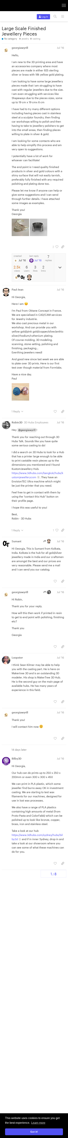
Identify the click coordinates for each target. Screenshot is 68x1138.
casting (36, 38)
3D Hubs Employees (36, 422)
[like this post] (55, 411)
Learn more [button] (38, 1122)
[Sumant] (23, 277)
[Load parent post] (47, 541)
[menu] (62, 16)
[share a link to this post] (62, 247)
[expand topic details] (60, 267)
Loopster (17, 657)
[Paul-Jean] (30, 277)
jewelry (25, 38)
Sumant (16, 541)
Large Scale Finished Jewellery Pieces (24, 31)
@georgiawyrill (27, 429)
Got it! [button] (34, 1131)
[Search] (55, 16)
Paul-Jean (17, 289)
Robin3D (17, 422)
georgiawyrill (20, 47)
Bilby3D (16, 758)
